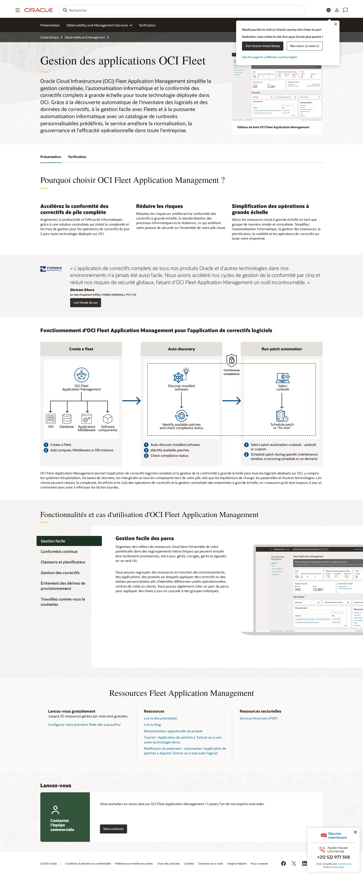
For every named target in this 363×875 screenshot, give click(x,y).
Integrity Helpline (236, 863)
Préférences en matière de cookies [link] (134, 863)
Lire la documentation (160, 718)
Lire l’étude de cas (86, 302)
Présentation (50, 25)
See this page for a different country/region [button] (269, 57)
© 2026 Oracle (48, 863)
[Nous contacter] (345, 10)
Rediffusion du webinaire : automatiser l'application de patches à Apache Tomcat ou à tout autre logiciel (185, 750)
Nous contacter (259, 863)
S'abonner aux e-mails (210, 863)
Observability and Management (85, 37)
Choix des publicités (168, 863)
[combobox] (181, 10)
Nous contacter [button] (113, 829)
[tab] (69, 541)
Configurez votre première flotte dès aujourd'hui (84, 724)
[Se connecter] (336, 10)
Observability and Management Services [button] (97, 25)
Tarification (147, 25)
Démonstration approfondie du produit (173, 731)
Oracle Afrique (49, 37)
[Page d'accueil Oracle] (39, 10)
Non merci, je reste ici (304, 46)
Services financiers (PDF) (259, 718)
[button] (17, 10)
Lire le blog (152, 724)
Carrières (189, 863)
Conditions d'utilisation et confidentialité (88, 863)
